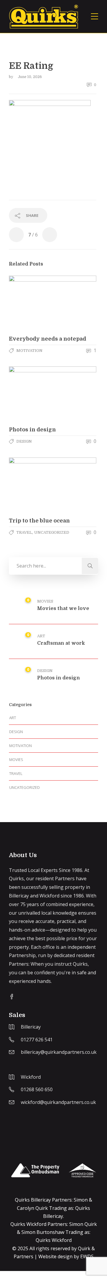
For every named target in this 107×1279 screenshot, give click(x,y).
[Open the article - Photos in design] (31, 394)
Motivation (29, 350)
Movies (45, 601)
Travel (24, 532)
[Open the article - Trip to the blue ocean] (31, 485)
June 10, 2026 (30, 77)
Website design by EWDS (66, 1256)
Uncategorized (51, 532)
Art (41, 636)
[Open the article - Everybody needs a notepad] (31, 303)
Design (24, 441)
